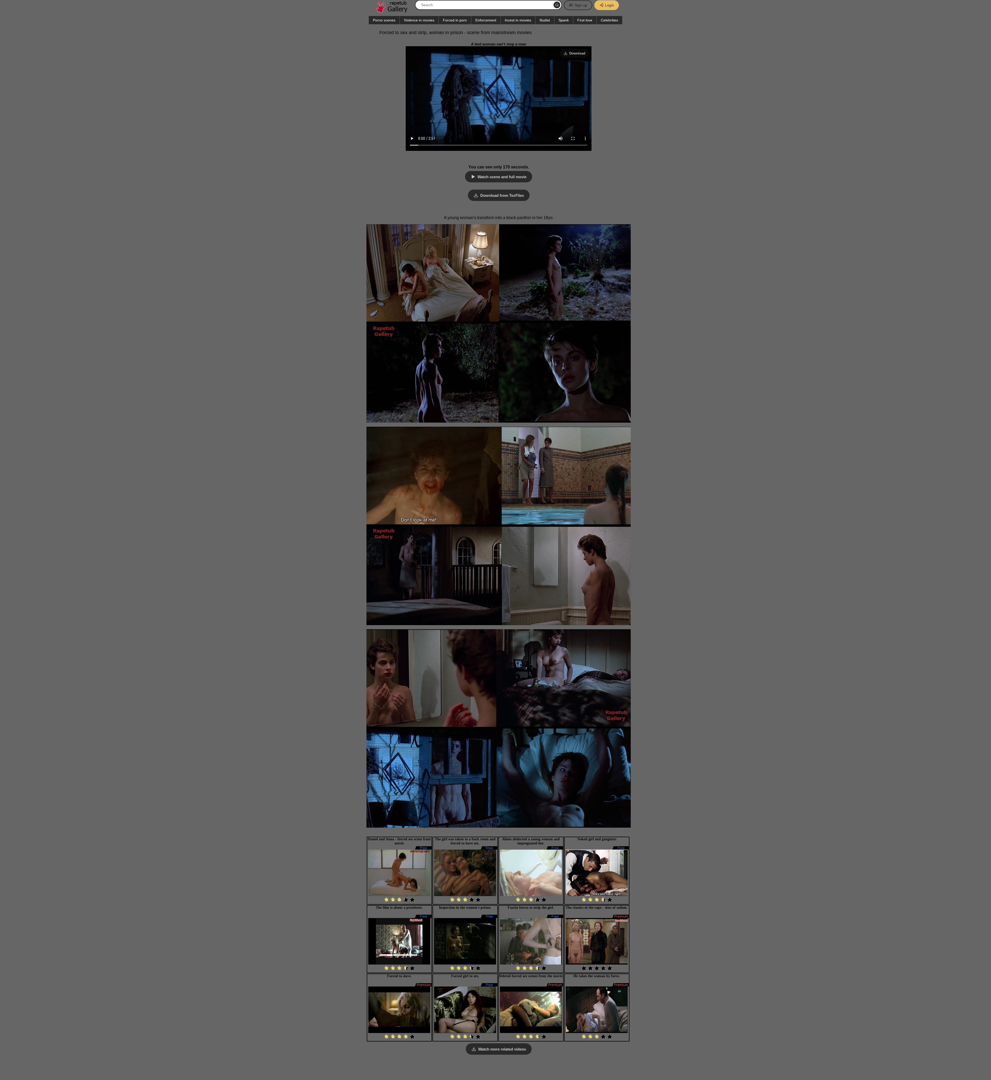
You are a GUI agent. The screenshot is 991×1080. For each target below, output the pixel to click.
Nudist (545, 20)
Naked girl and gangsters (596, 839)
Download (577, 53)
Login (609, 5)
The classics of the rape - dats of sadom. (597, 908)
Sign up (581, 5)
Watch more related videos (502, 1049)
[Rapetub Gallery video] (393, 10)
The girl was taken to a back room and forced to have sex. (465, 841)
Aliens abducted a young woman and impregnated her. (531, 841)
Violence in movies (419, 20)
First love (584, 20)
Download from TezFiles (502, 195)
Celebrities (609, 20)
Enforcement (485, 20)
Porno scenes (384, 20)
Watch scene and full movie (501, 177)
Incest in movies (518, 20)
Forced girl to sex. (465, 976)
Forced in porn (455, 20)
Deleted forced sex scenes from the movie (531, 976)
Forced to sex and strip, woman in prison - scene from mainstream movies (455, 32)
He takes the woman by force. (596, 976)
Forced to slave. (399, 976)
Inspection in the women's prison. (465, 908)
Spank (563, 20)
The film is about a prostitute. (399, 908)
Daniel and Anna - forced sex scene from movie (399, 841)
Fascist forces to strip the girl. (531, 908)
